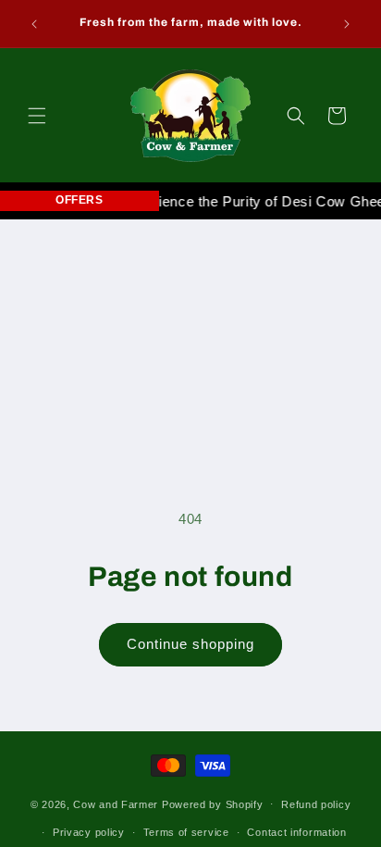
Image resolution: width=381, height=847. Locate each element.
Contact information (296, 832)
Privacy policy (89, 832)
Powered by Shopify (213, 803)
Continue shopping (190, 644)
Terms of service (186, 832)
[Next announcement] (346, 24)
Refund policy (315, 804)
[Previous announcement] (34, 24)
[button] (37, 115)
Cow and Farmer (115, 803)
